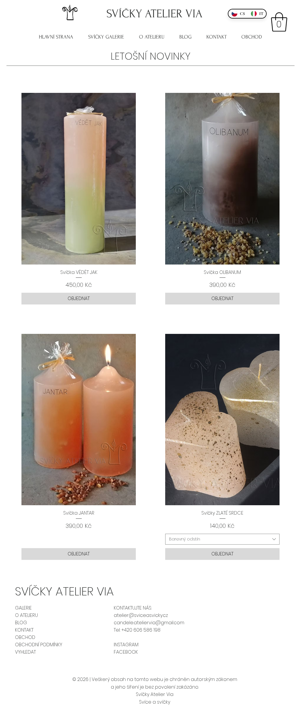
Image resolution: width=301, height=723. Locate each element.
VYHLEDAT (25, 652)
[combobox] (222, 539)
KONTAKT (24, 630)
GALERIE (23, 608)
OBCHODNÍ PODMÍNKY (38, 644)
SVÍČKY (125, 13)
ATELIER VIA (174, 13)
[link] (279, 22)
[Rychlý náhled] (78, 179)
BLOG (21, 622)
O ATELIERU (26, 615)
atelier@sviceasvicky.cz (141, 615)
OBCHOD (25, 637)
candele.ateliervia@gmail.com (149, 622)
